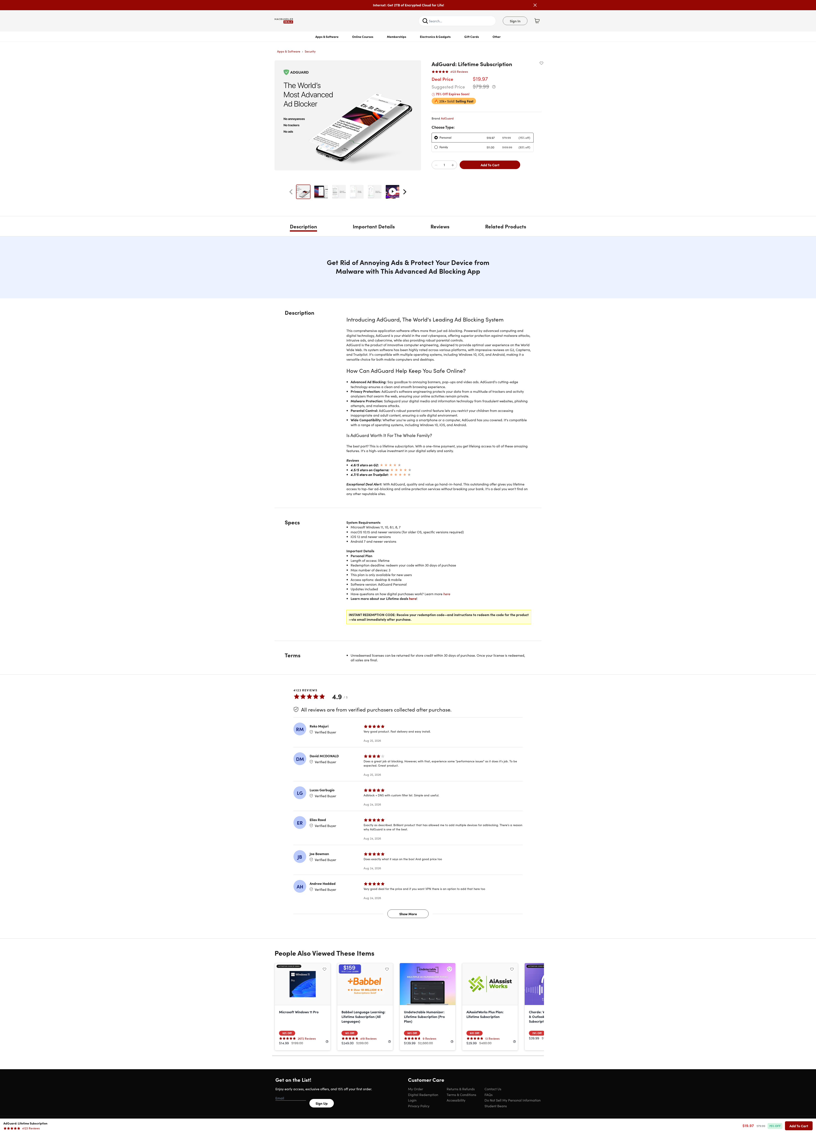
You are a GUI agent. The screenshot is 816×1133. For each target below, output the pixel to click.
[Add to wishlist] (541, 62)
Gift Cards (471, 36)
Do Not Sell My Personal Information (512, 1100)
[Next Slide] (405, 192)
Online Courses (362, 36)
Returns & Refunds (461, 1088)
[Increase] (452, 165)
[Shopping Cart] (537, 20)
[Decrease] (436, 165)
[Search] (425, 21)
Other (497, 36)
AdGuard (447, 118)
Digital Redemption (423, 1094)
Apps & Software (327, 36)
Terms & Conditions (461, 1094)
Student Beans (495, 1105)
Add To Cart (490, 164)
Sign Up (322, 1103)
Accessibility (456, 1100)
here (446, 593)
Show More (408, 913)
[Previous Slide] (291, 192)
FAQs (488, 1094)
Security (310, 51)
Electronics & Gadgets (435, 36)
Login (412, 1100)
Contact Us (492, 1088)
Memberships (396, 36)
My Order (415, 1088)
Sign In (515, 21)
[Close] (535, 5)
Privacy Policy (418, 1105)
